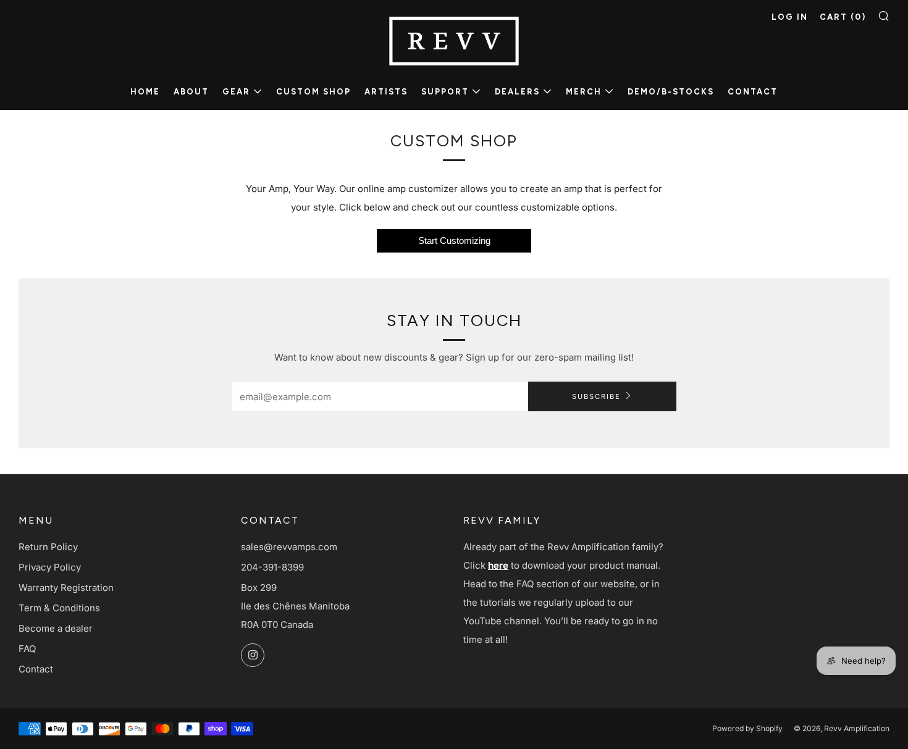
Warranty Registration (66, 587)
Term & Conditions (59, 608)
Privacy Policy (50, 567)
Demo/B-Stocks (671, 91)
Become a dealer (56, 628)
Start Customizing (454, 240)
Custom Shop (313, 91)
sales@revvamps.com (289, 547)
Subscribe (596, 396)
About (191, 91)
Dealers (517, 91)
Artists (386, 91)
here (498, 565)
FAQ (27, 649)
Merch (584, 91)
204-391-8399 (272, 567)
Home (145, 91)
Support (445, 91)
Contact (753, 91)
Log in (789, 17)
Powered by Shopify (747, 728)
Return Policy (48, 547)
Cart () (843, 17)
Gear (236, 91)
